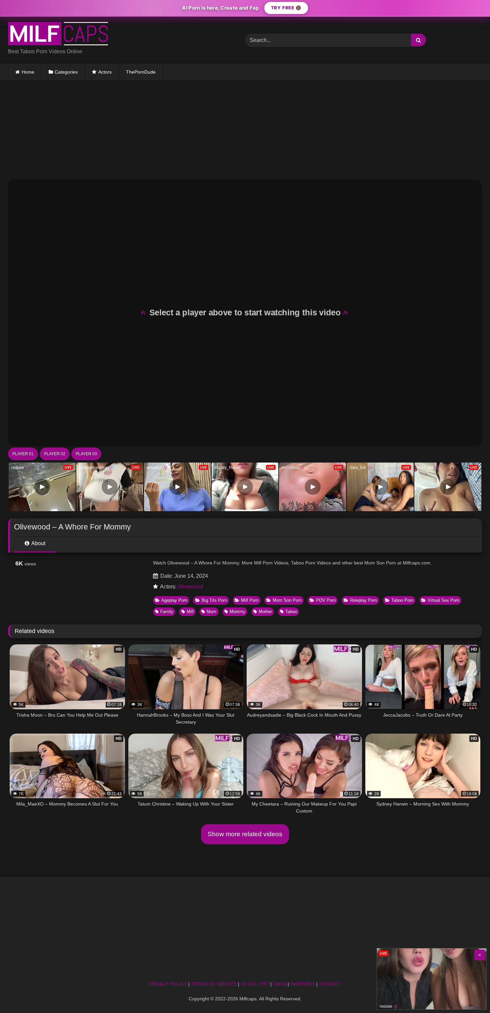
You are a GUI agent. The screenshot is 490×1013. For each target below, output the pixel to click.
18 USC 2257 (255, 984)
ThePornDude (141, 72)
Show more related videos (245, 834)
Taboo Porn (402, 600)
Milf (190, 611)
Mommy (237, 611)
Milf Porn (249, 600)
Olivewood (190, 586)
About (37, 543)
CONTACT (330, 984)
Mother (265, 611)
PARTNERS (302, 984)
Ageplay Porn (174, 600)
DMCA (279, 984)
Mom (211, 611)
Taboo (291, 611)
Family (166, 611)
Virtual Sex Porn (443, 600)
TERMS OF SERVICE (214, 984)
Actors (105, 72)
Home (28, 72)
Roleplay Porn (363, 600)
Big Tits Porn (214, 600)
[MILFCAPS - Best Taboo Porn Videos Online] (58, 35)
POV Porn (326, 600)
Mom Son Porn (287, 600)
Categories (66, 72)
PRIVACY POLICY (168, 984)
